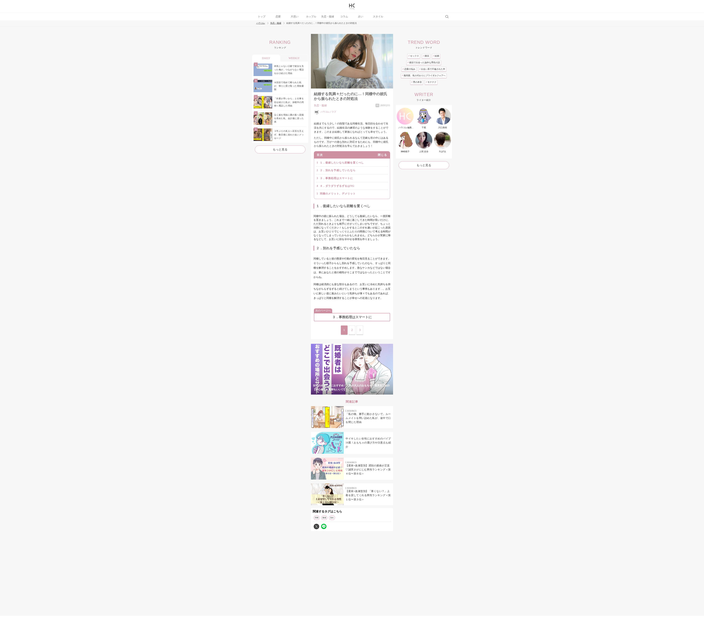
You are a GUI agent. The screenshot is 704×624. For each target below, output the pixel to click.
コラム (344, 16)
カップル (311, 16)
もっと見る (280, 149)
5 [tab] (359, 392)
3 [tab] (344, 392)
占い (360, 16)
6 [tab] (366, 392)
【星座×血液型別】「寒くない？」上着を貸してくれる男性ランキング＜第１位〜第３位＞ (368, 495)
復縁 (324, 518)
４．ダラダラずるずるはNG (337, 186)
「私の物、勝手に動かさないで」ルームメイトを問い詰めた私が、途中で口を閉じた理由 (368, 418)
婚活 (426, 56)
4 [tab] (352, 392)
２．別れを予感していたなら (338, 170)
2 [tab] (337, 392)
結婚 (436, 56)
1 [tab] (330, 392)
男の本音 (416, 82)
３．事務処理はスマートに (336, 178)
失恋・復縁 (327, 16)
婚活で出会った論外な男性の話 (424, 62)
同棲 (316, 518)
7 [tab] (374, 392)
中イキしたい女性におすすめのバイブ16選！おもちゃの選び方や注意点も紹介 (368, 442)
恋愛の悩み (409, 69)
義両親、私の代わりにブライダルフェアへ (423, 75)
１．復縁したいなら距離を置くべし (342, 162)
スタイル (378, 16)
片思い (294, 16)
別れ (332, 518)
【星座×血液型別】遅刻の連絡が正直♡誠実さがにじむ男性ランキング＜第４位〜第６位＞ (368, 469)
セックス (413, 56)
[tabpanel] (352, 369)
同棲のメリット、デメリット (338, 193)
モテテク (431, 82)
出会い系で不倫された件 (432, 69)
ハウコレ (260, 23)
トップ (261, 16)
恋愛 (278, 16)
